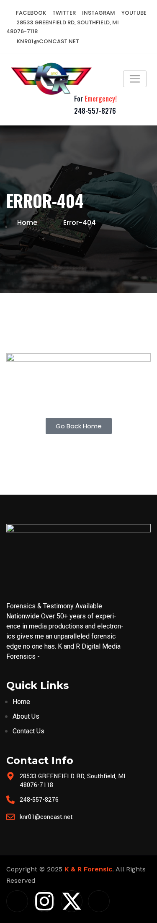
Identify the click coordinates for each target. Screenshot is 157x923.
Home (27, 222)
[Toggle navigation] (135, 78)
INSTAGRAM (98, 13)
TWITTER (64, 13)
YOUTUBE (134, 13)
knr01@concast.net (47, 41)
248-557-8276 (95, 111)
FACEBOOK (31, 13)
